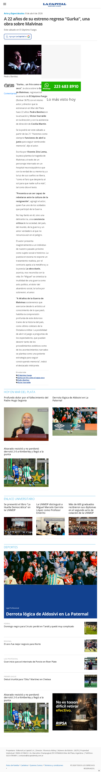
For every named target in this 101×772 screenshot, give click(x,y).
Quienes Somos (36, 765)
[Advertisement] (61, 61)
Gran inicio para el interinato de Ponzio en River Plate (30, 661)
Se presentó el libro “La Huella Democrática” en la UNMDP (17, 507)
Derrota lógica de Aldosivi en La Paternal (70, 399)
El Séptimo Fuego (24, 375)
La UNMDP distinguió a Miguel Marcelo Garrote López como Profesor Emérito (49, 508)
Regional (8, 641)
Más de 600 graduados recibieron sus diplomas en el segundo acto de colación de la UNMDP (82, 508)
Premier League (10, 676)
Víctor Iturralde (24, 382)
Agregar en (18, 36)
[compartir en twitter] (7, 85)
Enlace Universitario (22, 519)
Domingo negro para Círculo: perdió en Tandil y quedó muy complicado (39, 626)
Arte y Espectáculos (14, 13)
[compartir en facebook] (5, 85)
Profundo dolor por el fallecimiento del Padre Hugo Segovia (26, 399)
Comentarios (8, 93)
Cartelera (24, 765)
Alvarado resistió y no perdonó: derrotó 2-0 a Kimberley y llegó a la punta (24, 451)
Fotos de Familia (12, 765)
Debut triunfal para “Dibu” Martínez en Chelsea (27, 679)
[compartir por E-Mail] (11, 85)
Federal (44, 705)
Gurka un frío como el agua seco (31, 378)
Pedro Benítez (23, 380)
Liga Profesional (12, 608)
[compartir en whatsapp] (9, 85)
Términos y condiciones (53, 765)
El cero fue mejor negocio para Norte (22, 644)
